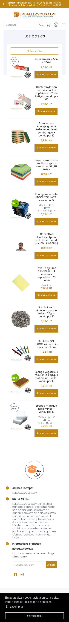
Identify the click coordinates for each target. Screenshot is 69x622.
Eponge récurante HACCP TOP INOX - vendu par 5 (46, 197)
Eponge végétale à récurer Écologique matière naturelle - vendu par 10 (46, 376)
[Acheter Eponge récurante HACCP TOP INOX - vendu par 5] (21, 209)
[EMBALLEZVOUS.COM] (34, 14)
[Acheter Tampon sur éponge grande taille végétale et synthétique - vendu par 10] (21, 137)
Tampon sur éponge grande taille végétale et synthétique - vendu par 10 (46, 129)
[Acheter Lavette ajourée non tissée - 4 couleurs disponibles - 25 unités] (21, 282)
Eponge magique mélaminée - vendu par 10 (46, 409)
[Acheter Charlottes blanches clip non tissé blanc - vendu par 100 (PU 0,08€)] (21, 246)
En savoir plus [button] (15, 606)
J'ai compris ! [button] (35, 615)
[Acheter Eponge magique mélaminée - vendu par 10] (21, 421)
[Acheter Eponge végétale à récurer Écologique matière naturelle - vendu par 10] (21, 384)
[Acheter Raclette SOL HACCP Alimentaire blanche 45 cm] (21, 351)
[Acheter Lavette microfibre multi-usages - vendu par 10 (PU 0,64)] (21, 172)
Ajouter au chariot (46, 74)
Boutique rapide (47, 111)
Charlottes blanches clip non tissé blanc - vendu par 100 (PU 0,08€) (46, 238)
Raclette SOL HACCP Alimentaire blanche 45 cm (46, 344)
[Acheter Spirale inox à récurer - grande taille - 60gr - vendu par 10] (21, 319)
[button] (48, 24)
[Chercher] (41, 24)
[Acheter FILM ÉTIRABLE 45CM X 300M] (21, 68)
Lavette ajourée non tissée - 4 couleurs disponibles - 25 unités (46, 274)
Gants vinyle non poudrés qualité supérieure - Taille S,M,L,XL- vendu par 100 (46, 93)
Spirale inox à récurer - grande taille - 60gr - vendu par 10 (46, 311)
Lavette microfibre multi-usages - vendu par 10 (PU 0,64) (46, 164)
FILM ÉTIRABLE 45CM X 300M (46, 61)
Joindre (51, 564)
